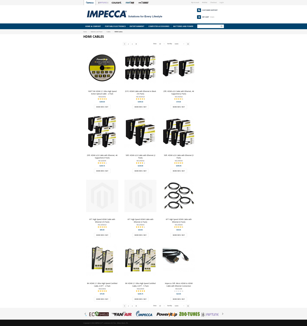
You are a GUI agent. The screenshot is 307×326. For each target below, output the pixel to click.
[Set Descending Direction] (188, 44)
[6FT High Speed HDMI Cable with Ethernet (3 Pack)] (140, 196)
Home (85, 31)
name (176, 44)
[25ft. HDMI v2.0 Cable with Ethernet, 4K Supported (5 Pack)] (102, 132)
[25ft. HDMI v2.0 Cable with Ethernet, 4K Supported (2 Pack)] (179, 68)
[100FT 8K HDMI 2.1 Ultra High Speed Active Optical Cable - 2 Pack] (102, 68)
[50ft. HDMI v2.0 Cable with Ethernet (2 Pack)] (140, 132)
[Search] (220, 27)
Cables (108, 31)
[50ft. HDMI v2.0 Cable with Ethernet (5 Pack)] (179, 132)
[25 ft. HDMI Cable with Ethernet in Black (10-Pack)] (140, 68)
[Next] (136, 44)
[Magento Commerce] (127, 14)
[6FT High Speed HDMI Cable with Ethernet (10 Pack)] (102, 196)
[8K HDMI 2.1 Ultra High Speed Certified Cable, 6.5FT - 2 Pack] (102, 260)
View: (155, 44)
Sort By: (169, 44)
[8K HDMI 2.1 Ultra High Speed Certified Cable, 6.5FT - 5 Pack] (140, 260)
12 (160, 44)
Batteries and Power (97, 31)
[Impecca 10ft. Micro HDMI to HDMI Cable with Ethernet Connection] (179, 260)
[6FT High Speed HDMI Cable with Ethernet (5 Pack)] (179, 196)
